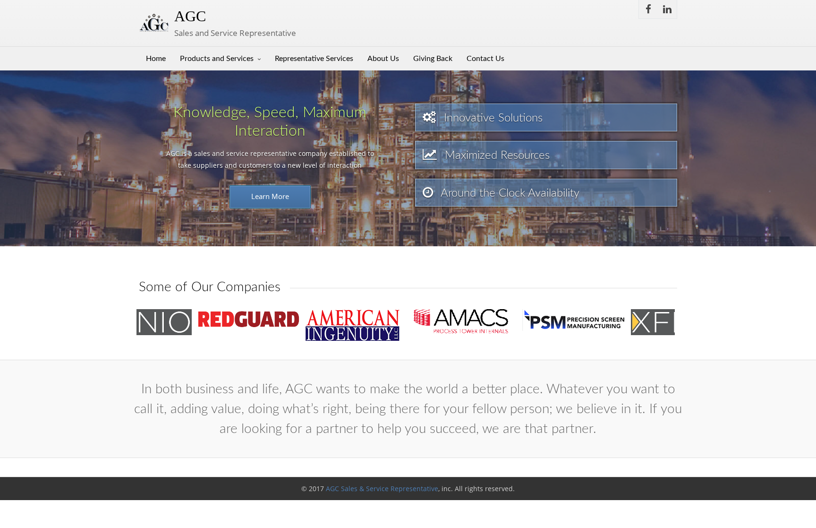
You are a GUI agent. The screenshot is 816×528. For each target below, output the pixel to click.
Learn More (270, 196)
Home (156, 58)
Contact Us (485, 58)
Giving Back (432, 58)
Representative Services (314, 58)
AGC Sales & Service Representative (382, 488)
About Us (383, 58)
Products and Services (217, 58)
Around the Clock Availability (508, 193)
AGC (190, 16)
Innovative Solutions (492, 118)
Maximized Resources (496, 155)
